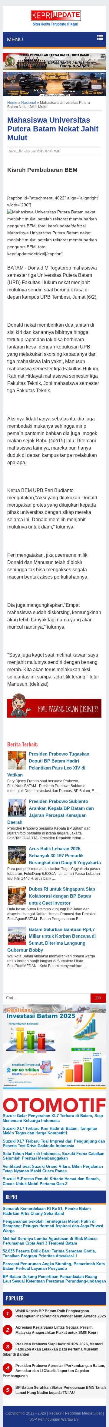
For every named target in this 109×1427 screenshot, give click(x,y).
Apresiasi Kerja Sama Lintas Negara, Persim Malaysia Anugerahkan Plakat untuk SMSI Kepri (56, 1330)
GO (98, 998)
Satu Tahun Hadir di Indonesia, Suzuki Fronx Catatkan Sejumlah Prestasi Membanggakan (53, 1155)
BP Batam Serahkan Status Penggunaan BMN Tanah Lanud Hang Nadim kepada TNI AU (60, 1390)
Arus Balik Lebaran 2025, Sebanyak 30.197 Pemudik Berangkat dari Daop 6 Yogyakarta (65, 855)
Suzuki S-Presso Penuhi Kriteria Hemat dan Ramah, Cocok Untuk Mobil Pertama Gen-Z (51, 1181)
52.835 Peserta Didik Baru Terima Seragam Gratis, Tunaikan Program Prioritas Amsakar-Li (49, 1253)
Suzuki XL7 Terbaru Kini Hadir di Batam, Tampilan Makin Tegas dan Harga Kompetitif (50, 1130)
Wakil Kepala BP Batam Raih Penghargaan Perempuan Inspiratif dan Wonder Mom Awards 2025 (60, 1313)
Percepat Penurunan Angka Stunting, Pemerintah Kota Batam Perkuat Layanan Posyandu (54, 1266)
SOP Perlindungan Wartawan (53, 1419)
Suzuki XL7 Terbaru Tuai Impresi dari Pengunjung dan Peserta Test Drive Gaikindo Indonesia (54, 1143)
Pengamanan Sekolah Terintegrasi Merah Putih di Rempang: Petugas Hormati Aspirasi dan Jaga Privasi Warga (53, 1226)
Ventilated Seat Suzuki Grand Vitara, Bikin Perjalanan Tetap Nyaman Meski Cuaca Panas (53, 1168)
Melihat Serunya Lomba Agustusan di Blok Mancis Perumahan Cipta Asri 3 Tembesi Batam (50, 1240)
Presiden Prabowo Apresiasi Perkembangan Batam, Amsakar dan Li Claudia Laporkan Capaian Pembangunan (54, 1371)
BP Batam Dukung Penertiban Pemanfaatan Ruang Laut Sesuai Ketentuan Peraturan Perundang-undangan (54, 1278)
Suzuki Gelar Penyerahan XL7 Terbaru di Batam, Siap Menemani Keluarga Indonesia (53, 1118)
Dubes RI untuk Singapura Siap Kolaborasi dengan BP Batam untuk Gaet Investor (62, 895)
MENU (15, 39)
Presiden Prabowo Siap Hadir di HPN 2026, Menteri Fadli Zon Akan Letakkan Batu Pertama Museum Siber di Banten (53, 1349)
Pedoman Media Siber (83, 1413)
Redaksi (55, 1413)
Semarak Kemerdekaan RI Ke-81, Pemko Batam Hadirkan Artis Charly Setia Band (47, 1210)
